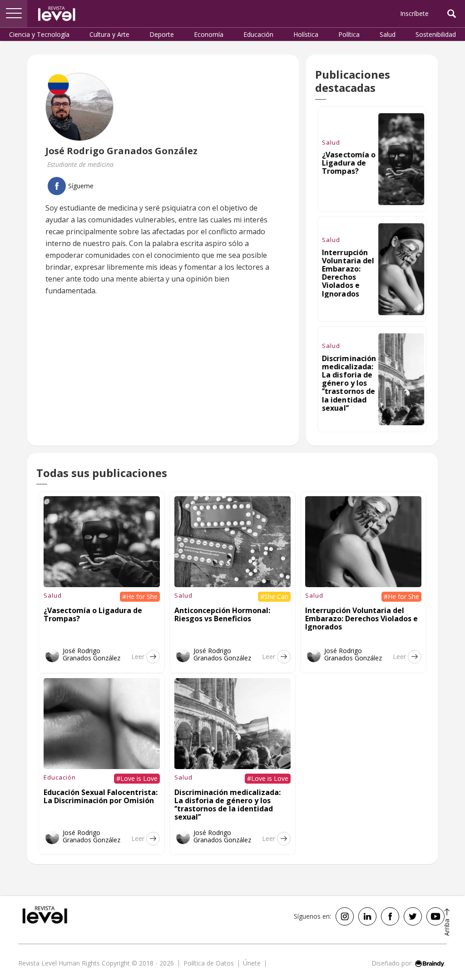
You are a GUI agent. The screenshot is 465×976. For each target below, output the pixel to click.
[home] (56, 13)
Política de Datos (208, 963)
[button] (13, 13)
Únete (252, 963)
